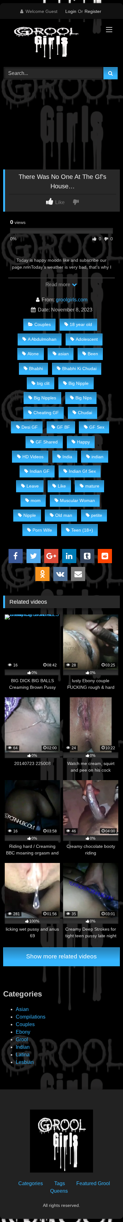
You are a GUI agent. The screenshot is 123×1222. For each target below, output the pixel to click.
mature (92, 485)
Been (93, 353)
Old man (63, 515)
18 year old (81, 324)
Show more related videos (61, 956)
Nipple (29, 515)
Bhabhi (36, 368)
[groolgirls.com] (50, 42)
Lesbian (25, 1062)
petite (96, 515)
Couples (42, 324)
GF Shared (47, 441)
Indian (23, 1047)
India (67, 456)
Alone (33, 353)
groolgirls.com (71, 299)
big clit (43, 383)
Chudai (85, 412)
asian (63, 353)
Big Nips (83, 397)
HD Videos (33, 456)
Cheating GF (46, 412)
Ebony (23, 1032)
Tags (59, 1183)
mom (36, 500)
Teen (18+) (82, 530)
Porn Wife (42, 530)
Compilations (30, 1016)
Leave (32, 485)
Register (93, 11)
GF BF (63, 427)
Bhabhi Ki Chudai (79, 368)
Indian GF (40, 471)
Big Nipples (45, 397)
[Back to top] (103, 1203)
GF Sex (96, 427)
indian (97, 456)
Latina (23, 1054)
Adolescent (87, 339)
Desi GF (29, 427)
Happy (83, 441)
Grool (22, 1039)
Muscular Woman (77, 500)
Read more (58, 284)
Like (62, 485)
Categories (30, 1183)
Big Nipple (78, 383)
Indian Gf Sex (82, 471)
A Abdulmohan (42, 339)
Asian (22, 1009)
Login (70, 11)
